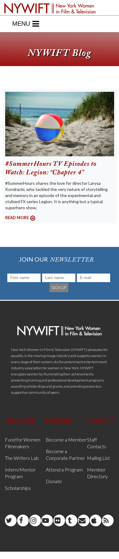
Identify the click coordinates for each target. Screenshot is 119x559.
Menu (21, 23)
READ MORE (17, 217)
